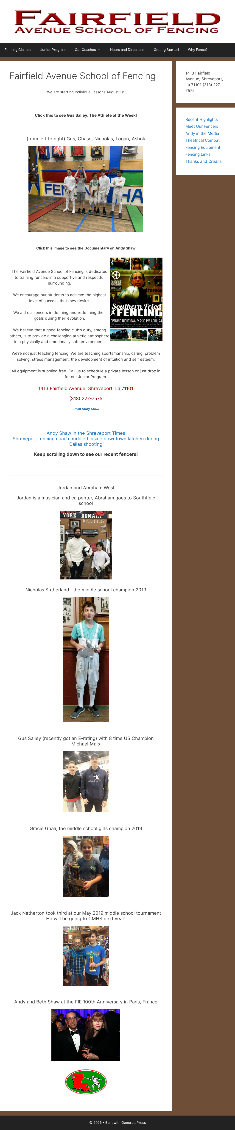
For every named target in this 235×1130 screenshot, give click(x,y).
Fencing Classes (18, 49)
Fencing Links (197, 154)
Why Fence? (198, 49)
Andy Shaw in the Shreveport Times (86, 433)
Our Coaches (85, 49)
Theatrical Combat (202, 140)
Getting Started (166, 49)
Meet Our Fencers (201, 126)
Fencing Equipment (202, 147)
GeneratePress (133, 1122)
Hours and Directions (127, 49)
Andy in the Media (202, 133)
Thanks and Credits (203, 161)
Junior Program (53, 49)
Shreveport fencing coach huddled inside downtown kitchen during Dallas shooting (86, 441)
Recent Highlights (201, 119)
